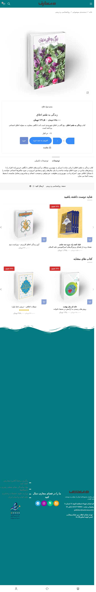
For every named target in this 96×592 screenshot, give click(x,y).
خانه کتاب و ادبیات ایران (18, 497)
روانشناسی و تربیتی (62, 12)
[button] (89, 239)
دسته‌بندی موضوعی (79, 12)
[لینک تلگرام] (30, 186)
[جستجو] (8, 3)
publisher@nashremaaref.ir (84, 510)
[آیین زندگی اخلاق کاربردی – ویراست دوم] (24, 222)
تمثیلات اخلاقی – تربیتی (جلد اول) (24, 307)
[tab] (56, 160)
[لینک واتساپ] (33, 186)
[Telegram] (38, 503)
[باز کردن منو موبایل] (91, 3)
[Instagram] (44, 503)
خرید (24, 141)
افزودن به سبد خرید (40, 140)
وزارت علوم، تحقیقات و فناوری (15, 493)
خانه (90, 12)
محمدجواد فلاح (47, 107)
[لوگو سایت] (47, 4)
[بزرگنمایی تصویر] (87, 92)
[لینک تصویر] (15, 510)
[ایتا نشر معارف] (56, 503)
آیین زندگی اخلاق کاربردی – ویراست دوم (24, 244)
